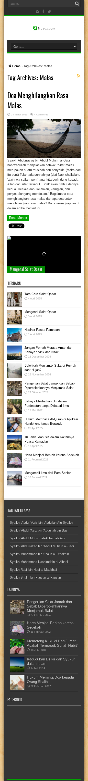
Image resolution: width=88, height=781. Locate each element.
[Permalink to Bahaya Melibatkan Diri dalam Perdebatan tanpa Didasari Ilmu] (14, 413)
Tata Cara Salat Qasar (40, 294)
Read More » (18, 218)
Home (16, 66)
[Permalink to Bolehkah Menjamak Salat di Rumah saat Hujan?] (14, 377)
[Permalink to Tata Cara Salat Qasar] (14, 305)
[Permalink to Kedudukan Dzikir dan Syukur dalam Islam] (17, 670)
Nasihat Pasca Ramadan (42, 330)
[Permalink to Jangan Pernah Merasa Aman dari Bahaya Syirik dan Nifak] (14, 359)
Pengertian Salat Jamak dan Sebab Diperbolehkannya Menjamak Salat (49, 606)
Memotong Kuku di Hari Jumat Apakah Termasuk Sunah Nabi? (52, 643)
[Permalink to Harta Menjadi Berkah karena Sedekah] (14, 466)
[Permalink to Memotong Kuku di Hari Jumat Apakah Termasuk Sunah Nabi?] (17, 652)
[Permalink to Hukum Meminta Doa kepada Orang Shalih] (17, 689)
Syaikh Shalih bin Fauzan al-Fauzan (35, 577)
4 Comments (41, 114)
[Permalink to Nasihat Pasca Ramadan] (14, 341)
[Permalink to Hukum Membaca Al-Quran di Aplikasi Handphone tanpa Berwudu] (14, 431)
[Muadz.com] (44, 28)
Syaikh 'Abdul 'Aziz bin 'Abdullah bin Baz (38, 530)
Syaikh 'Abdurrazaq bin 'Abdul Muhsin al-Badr (42, 546)
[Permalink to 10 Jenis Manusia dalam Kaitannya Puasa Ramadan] (14, 448)
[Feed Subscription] (79, 76)
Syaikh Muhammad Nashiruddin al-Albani (39, 562)
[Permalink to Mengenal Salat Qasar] (14, 323)
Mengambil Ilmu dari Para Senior (47, 473)
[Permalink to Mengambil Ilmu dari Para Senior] (14, 484)
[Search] (77, 3)
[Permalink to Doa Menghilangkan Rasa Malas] (44, 157)
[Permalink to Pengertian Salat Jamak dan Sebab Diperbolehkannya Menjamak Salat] (14, 395)
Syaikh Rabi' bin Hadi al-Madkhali (33, 569)
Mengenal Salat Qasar (26, 269)
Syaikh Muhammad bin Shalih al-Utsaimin (39, 554)
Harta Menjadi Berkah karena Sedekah (51, 455)
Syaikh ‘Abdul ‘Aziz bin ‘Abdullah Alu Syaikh (41, 522)
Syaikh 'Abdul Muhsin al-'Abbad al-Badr (37, 538)
